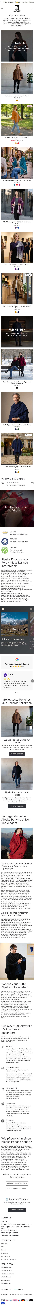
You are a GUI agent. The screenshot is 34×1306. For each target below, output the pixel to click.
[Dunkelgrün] (18, 429)
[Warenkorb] (31, 8)
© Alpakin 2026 (6, 1294)
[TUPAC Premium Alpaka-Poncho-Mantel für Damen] (17, 288)
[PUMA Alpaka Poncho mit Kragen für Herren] (17, 407)
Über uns (4, 1243)
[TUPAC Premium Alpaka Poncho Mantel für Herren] (17, 449)
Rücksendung (5, 1256)
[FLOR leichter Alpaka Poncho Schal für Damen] (17, 120)
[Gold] (17, 100)
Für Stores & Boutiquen (8, 1259)
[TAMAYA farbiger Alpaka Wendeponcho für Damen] (17, 204)
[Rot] (18, 143)
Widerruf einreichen (17, 1210)
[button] (1, 680)
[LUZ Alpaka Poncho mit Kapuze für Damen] (17, 163)
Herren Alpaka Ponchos (9, 922)
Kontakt (3, 1250)
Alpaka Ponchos (6, 1270)
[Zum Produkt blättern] (3, 609)
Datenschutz (28, 1294)
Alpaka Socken (6, 1277)
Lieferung (4, 1253)
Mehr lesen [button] (7, 687)
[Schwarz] (17, 388)
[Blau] (18, 228)
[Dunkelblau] (18, 269)
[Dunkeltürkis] (14, 185)
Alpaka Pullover (6, 1267)
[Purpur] (19, 185)
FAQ (2, 1247)
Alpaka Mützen (6, 1283)
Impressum (15, 1294)
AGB (21, 1294)
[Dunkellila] (16, 269)
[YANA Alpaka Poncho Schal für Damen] (17, 247)
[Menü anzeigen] (2, 8)
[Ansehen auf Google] (5, 675)
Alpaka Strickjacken (7, 1274)
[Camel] (16, 143)
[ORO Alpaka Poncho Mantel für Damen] (17, 78)
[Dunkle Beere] (16, 228)
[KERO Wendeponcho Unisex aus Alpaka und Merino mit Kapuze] (17, 364)
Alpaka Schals (5, 1280)
